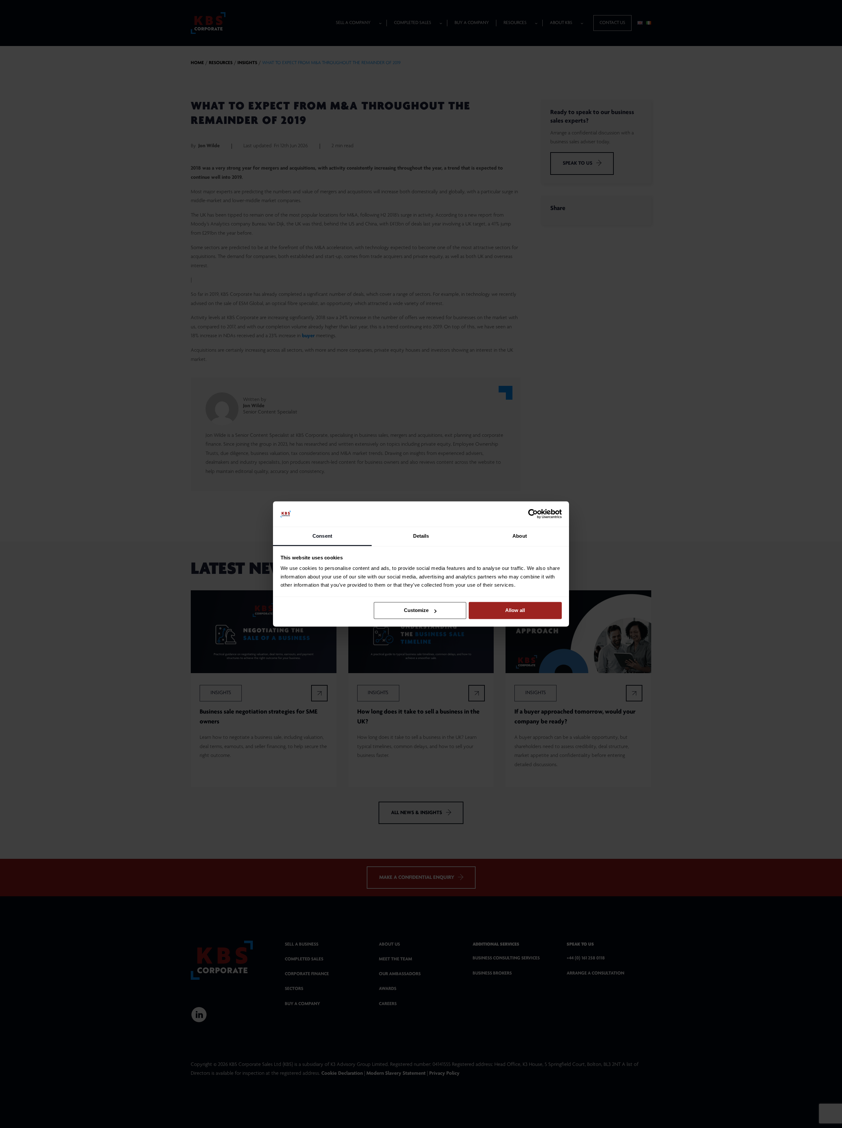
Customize (416, 610)
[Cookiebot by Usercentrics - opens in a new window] (533, 514)
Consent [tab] (322, 536)
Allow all (515, 610)
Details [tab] (421, 536)
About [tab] (519, 536)
